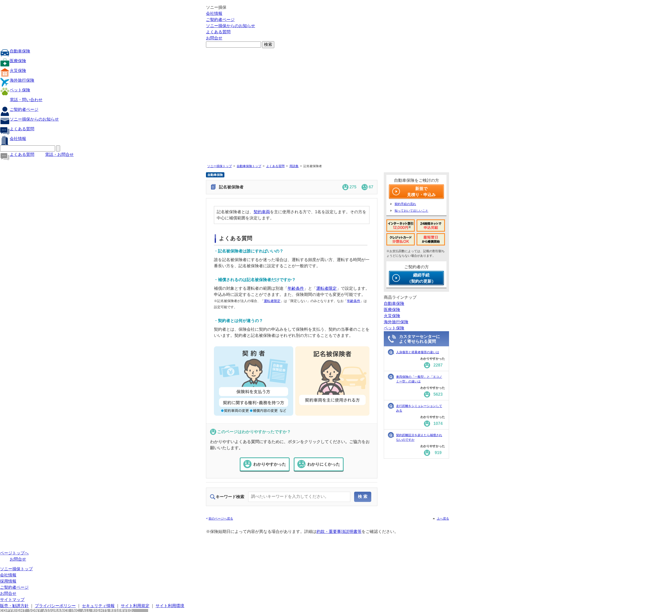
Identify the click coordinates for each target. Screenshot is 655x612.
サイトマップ (12, 599)
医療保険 (18, 61)
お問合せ (214, 38)
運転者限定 (326, 288)
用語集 (294, 166)
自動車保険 (20, 51)
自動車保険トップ (249, 166)
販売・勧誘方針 (14, 606)
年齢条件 (296, 288)
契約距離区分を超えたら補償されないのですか (419, 437)
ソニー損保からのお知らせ (230, 26)
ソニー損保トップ (219, 166)
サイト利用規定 (135, 606)
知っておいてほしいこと (411, 210)
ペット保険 (20, 90)
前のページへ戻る (221, 518)
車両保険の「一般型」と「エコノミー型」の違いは (419, 379)
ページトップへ (14, 553)
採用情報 (8, 581)
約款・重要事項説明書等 (339, 531)
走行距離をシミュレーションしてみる (419, 408)
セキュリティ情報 (98, 606)
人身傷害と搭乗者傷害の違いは (417, 352)
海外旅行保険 (22, 80)
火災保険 (18, 70)
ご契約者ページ (220, 19)
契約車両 (262, 212)
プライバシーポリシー (55, 606)
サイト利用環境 (170, 606)
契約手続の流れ (405, 204)
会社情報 (214, 13)
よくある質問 (218, 32)
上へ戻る (443, 518)
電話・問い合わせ (26, 100)
